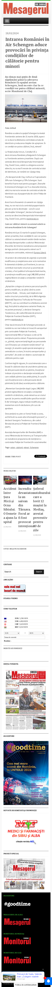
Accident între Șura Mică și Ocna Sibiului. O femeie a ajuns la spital (10, 505)
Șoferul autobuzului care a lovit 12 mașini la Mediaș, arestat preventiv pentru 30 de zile (40, 509)
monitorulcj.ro (33, 218)
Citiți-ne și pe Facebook (14, 549)
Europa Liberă (40, 252)
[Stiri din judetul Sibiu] (25, 8)
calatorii (19, 447)
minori (26, 447)
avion (12, 447)
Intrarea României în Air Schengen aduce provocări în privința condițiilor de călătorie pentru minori (27, 53)
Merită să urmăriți (12, 648)
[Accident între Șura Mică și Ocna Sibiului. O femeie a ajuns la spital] (10, 481)
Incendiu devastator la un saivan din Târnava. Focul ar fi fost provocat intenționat (25, 507)
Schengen (34, 447)
